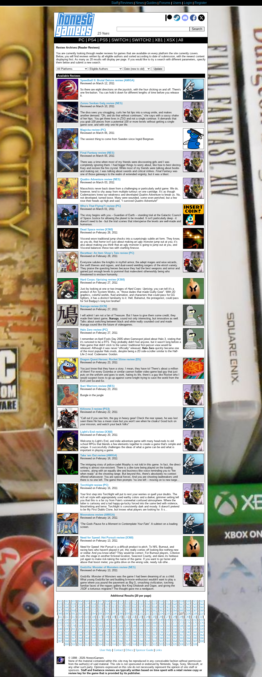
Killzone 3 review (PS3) (95, 408)
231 (127, 632)
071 (87, 610)
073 (100, 610)
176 (202, 622)
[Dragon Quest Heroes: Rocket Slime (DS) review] (67, 377)
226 (93, 632)
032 (121, 604)
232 (134, 632)
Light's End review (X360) (96, 431)
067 (60, 610)
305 (181, 641)
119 (113, 616)
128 (174, 616)
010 (121, 601)
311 (80, 644)
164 (121, 622)
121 (126, 616)
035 (141, 604)
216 (175, 629)
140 (107, 619)
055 (127, 607)
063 (181, 607)
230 (121, 632)
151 (181, 619)
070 (80, 610)
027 (87, 604)
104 (161, 613)
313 (93, 644)
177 (60, 625)
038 (161, 604)
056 (134, 607)
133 (60, 619)
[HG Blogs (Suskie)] (193, 247)
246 (80, 635)
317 (121, 644)
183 (100, 625)
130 (187, 616)
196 (188, 625)
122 (133, 616)
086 (188, 610)
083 (168, 610)
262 (188, 635)
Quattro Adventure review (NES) (100, 179)
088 (202, 610)
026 (80, 604)
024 (66, 604)
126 (160, 616)
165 (127, 622)
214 (161, 629)
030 (107, 604)
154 (202, 619)
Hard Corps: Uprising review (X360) (102, 279)
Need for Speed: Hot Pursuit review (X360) (106, 537)
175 (195, 622)
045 (60, 607)
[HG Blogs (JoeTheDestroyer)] (193, 121)
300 (148, 641)
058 (148, 607)
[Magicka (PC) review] (67, 148)
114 (80, 616)
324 (168, 644)
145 (141, 619)
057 (141, 607)
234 (148, 632)
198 (202, 625)
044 (202, 604)
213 (154, 629)
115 (87, 616)
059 (154, 607)
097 (114, 613)
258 (161, 635)
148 (161, 619)
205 (100, 629)
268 (80, 638)
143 (127, 619)
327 (188, 644)
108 (188, 613)
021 (195, 601)
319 (134, 644)
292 (93, 641)
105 (168, 613)
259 (168, 635)
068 (66, 610)
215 (168, 629)
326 (181, 644)
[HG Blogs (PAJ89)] (193, 224)
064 (188, 607)
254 (134, 635)
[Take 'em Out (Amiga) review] (67, 473)
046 (66, 607)
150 (175, 619)
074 (107, 610)
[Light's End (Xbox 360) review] (67, 450)
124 (147, 616)
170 (161, 622)
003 (73, 601)
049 (87, 607)
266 (66, 638)
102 (148, 613)
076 (121, 610)
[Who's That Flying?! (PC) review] (67, 224)
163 (114, 622)
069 (73, 610)
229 (114, 632)
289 (73, 641)
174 (188, 622)
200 (67, 629)
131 (194, 616)
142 (121, 619)
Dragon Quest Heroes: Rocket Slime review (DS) (110, 359)
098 (121, 613)
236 (161, 632)
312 (87, 644)
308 (202, 641)
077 (127, 610)
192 (161, 625)
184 (107, 625)
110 (202, 613)
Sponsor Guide (144, 650)
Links (159, 650)
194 (175, 625)
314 (100, 644)
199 (60, 629)
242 (202, 632)
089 (60, 613)
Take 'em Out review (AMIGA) (98, 455)
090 (67, 613)
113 (74, 616)
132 (201, 616)
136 (80, 619)
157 (73, 622)
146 (148, 619)
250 (107, 635)
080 (148, 610)
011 (127, 601)
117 (100, 616)
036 (148, 604)
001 (60, 601)
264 (202, 635)
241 (195, 632)
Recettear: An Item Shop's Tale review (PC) (107, 253)
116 (93, 616)
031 (114, 604)
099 (127, 613)
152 (188, 619)
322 (154, 644)
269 (87, 638)
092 (80, 613)
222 (66, 632)
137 (87, 619)
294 (107, 641)
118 (106, 616)
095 (100, 613)
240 (188, 632)
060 (161, 607)
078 (134, 610)
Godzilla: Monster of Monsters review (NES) (108, 567)
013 (141, 601)
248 (93, 635)
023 (60, 604)
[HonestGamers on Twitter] (201, 20)
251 (114, 635)
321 (148, 644)
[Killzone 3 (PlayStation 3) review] (67, 427)
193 (168, 625)
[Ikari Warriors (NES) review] (67, 404)
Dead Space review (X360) (96, 229)
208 (121, 629)
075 (114, 610)
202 (80, 629)
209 (127, 629)
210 (134, 629)
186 (121, 625)
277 (141, 638)
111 (61, 616)
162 (107, 622)
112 (67, 616)
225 (87, 632)
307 (195, 641)
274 (121, 638)
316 (114, 644)
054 (121, 607)
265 (60, 638)
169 (154, 622)
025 (73, 604)
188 (134, 625)
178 (66, 625)
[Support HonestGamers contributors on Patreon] (168, 20)
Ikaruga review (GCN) (93, 306)
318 (127, 644)
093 (87, 613)
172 (175, 622)
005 (87, 601)
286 (202, 638)
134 (66, 619)
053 (114, 607)
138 (93, 619)
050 (93, 607)
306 (188, 641)
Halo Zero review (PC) (94, 329)
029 (100, 604)
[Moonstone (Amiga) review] (67, 533)
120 (119, 616)
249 (100, 635)
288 (66, 641)
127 (167, 616)
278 (148, 638)
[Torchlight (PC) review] (67, 503)
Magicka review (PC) (93, 129)
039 (168, 604)
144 (134, 619)
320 (141, 644)
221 (60, 632)
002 (67, 601)
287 (60, 641)
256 (148, 635)
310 (73, 644)
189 (141, 625)
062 (175, 607)
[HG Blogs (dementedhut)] (193, 298)
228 (107, 632)
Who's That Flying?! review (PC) (100, 205)
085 (181, 610)
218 (188, 629)
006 (94, 601)
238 (175, 632)
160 (93, 622)
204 (94, 629)
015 (154, 601)
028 (93, 604)
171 (168, 622)
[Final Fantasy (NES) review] (67, 171)
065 (195, 607)
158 (80, 622)
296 (121, 641)
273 (114, 638)
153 (195, 619)
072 (93, 610)
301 (154, 641)
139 (100, 619)
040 (175, 604)
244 (66, 635)
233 (141, 632)
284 (188, 638)
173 (181, 622)
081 (154, 610)
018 (175, 601)
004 (80, 601)
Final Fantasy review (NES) (97, 152)
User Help (105, 650)
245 (73, 635)
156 (66, 622)
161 (100, 622)
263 (195, 635)
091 (73, 613)
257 (154, 635)
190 (148, 625)
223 (73, 632)
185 (114, 625)
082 (161, 610)
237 (168, 632)
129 (180, 616)
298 (134, 641)
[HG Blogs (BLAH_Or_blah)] (193, 148)
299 (141, 641)
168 (148, 622)
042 (188, 604)
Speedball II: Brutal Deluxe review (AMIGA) (107, 80)
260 (175, 635)
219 (195, 629)
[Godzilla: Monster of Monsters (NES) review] (67, 585)
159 (87, 622)
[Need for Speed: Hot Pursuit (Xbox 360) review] (67, 556)
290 (80, 641)
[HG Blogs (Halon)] (193, 324)
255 (141, 635)
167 (141, 622)
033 (127, 604)
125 (153, 616)
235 (154, 632)
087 (195, 610)
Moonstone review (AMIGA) (97, 514)
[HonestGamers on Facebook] (193, 20)
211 (141, 629)
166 (134, 622)
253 (127, 635)
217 (181, 629)
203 (87, 629)
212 (148, 629)
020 (188, 601)
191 (154, 625)
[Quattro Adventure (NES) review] (67, 197)
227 (100, 632)
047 (73, 607)
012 (134, 601)
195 (181, 625)
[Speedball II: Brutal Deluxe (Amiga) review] (67, 98)
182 (93, 625)
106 (175, 613)
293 (100, 641)
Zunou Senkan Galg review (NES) (101, 103)
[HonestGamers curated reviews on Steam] (177, 20)
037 (154, 604)
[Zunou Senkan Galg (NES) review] (67, 121)
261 (181, 635)
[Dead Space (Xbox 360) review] (67, 247)
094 (94, 613)
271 (100, 638)
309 (67, 644)
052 (107, 607)
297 (127, 641)
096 (107, 613)
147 (154, 619)
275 (127, 638)
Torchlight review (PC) (94, 485)
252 (121, 635)
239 (181, 632)
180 (80, 625)
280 (161, 638)
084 (175, 610)
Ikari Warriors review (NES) (97, 386)
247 (87, 635)
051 (100, 607)
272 (107, 638)
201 (73, 629)
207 (114, 629)
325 (175, 644)
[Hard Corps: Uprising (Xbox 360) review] (67, 298)
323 (161, 644)
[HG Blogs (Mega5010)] (193, 377)
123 (140, 616)
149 (168, 619)
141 (114, 619)
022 (202, 601)
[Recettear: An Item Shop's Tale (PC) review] (67, 271)
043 (195, 604)
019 (181, 601)
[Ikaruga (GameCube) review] (67, 324)
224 (80, 632)
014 (148, 601)
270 (93, 638)
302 (161, 641)
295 (114, 641)
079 (141, 610)
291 (87, 641)
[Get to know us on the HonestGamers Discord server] (185, 20)
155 (60, 622)
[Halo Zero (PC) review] (67, 348)
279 (154, 638)
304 (175, 641)
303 (168, 641)
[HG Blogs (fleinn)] (193, 98)
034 (134, 604)
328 (195, 644)
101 (141, 613)
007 (100, 601)
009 (114, 601)
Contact (118, 650)
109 (195, 613)
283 (181, 638)
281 (168, 638)
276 (134, 638)
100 (134, 613)
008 (107, 601)
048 (80, 607)
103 (154, 613)
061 (168, 607)
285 (195, 638)
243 (60, 635)
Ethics (129, 650)
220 (202, 629)
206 (107, 629)
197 (195, 625)
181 (87, 625)
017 (168, 601)
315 (107, 644)
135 (73, 619)
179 (73, 625)
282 (175, 638)
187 (127, 625)
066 (202, 607)
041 (181, 604)
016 (161, 601)
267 (73, 638)
